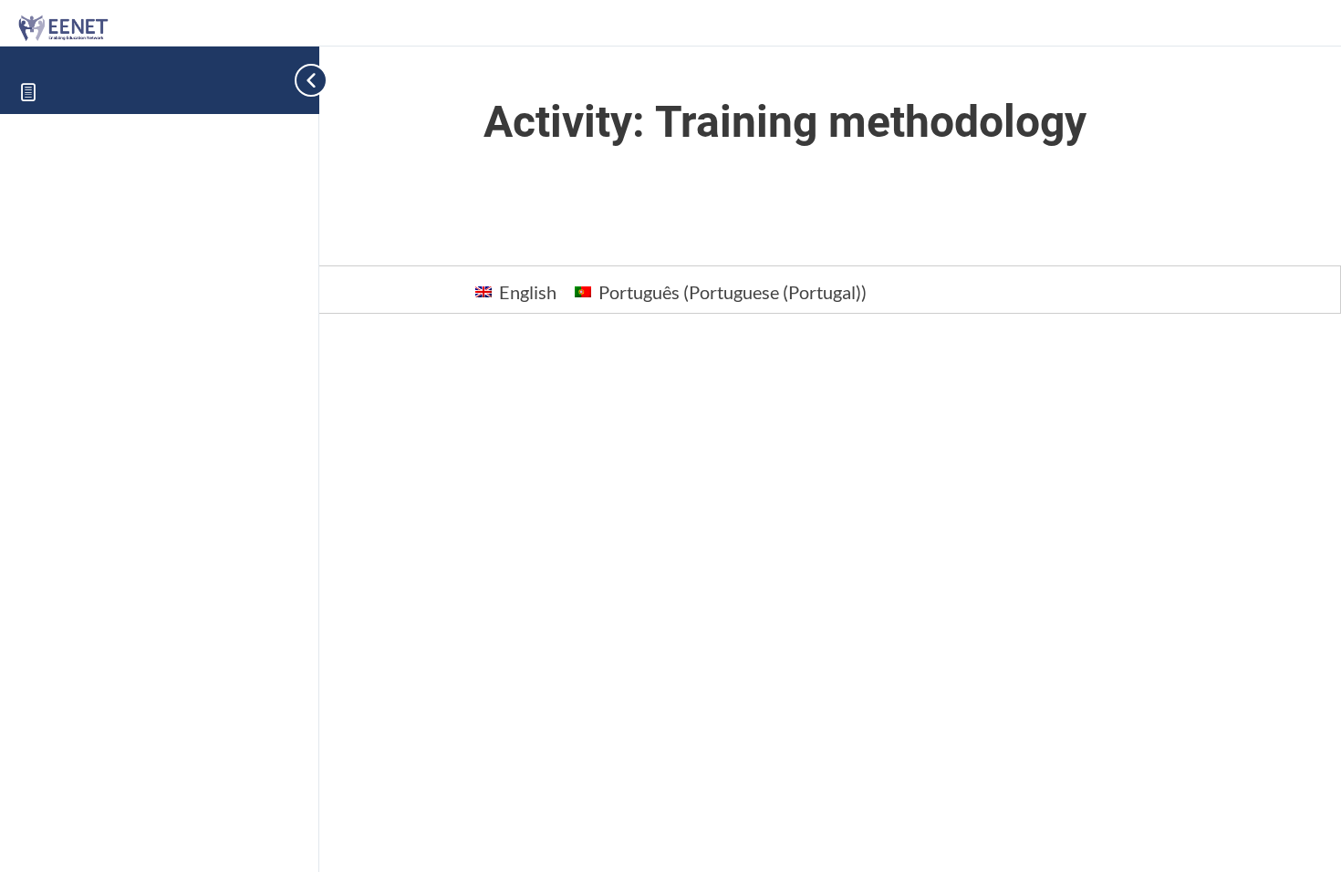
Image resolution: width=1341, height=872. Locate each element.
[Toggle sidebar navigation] (292, 80)
